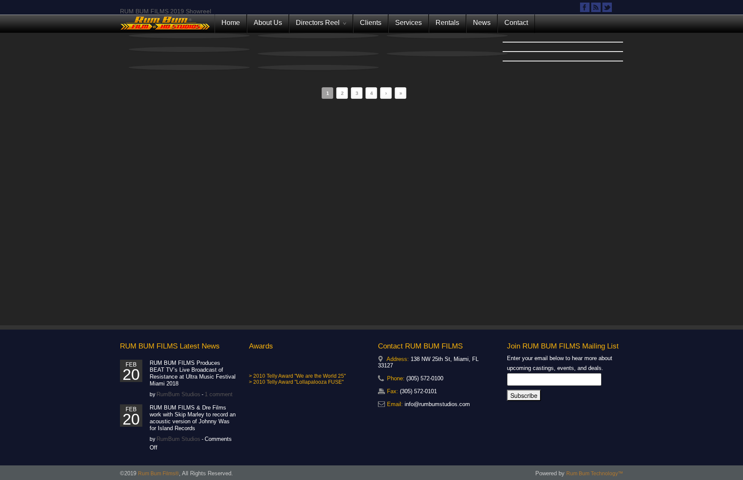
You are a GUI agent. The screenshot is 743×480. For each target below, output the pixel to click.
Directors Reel (320, 26)
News (482, 22)
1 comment (219, 394)
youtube (618, 7)
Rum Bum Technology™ (594, 474)
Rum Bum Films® (158, 474)
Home (230, 22)
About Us (268, 22)
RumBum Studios (178, 394)
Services (408, 22)
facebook (584, 7)
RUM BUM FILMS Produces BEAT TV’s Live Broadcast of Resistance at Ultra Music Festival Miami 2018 (193, 373)
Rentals (447, 22)
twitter (607, 7)
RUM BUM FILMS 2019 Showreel (165, 11)
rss (596, 7)
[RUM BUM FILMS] (165, 23)
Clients (370, 22)
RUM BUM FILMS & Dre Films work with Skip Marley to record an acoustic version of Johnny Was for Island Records (193, 417)
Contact (516, 22)
